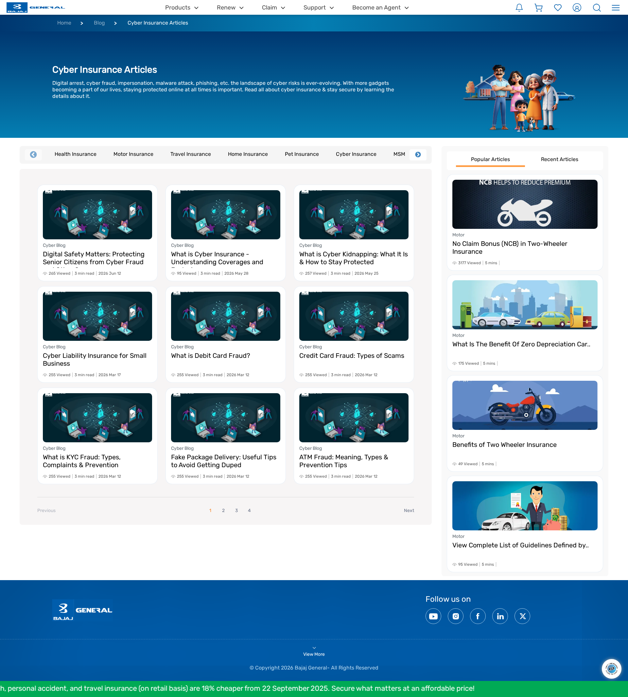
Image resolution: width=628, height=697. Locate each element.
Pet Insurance (302, 154)
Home (64, 23)
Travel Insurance (190, 154)
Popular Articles (490, 159)
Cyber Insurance (356, 154)
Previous (33, 154)
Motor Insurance (133, 154)
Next (418, 154)
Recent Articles (559, 159)
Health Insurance (75, 154)
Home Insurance (248, 154)
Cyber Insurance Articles (158, 23)
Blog (99, 23)
